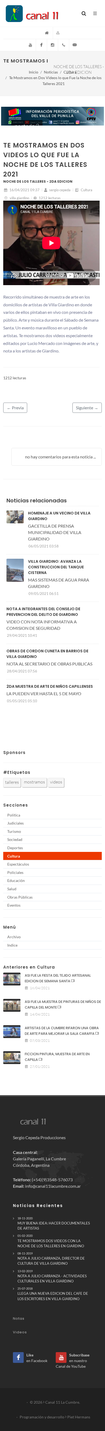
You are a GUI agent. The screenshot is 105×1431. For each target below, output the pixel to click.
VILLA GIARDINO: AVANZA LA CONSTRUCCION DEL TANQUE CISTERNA (56, 567)
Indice (12, 945)
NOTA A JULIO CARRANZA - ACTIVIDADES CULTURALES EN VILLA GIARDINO (52, 1276)
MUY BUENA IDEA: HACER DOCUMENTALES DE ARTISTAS (54, 1223)
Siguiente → (87, 407)
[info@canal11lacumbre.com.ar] (74, 45)
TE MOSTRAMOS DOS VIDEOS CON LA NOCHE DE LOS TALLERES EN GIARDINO (51, 1241)
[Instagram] (52, 45)
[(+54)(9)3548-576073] (63, 45)
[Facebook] (41, 45)
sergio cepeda (59, 190)
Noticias (51, 72)
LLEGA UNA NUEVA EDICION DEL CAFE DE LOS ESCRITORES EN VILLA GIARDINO (53, 1294)
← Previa (15, 407)
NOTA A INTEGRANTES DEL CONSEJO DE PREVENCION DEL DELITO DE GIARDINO (43, 611)
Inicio (33, 72)
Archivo (14, 937)
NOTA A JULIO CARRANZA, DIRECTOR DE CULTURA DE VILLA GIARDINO (51, 1259)
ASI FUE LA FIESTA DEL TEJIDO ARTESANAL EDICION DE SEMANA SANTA (58, 978)
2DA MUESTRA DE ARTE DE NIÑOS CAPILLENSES (49, 686)
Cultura (70, 72)
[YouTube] (30, 45)
